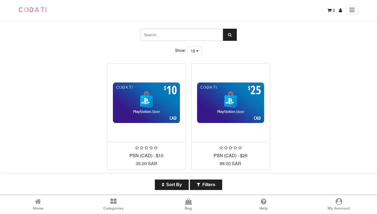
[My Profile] (340, 10)
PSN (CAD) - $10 (146, 155)
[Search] (230, 35)
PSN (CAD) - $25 (231, 155)
